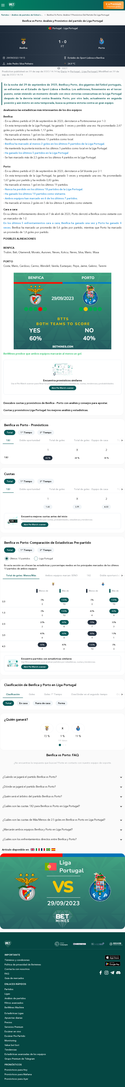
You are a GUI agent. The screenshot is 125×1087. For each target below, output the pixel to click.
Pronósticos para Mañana (18, 1074)
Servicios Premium (14, 1026)
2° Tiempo (45, 432)
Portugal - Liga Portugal (65, 28)
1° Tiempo (26, 432)
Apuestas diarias (13, 1017)
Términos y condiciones (17, 960)
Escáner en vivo (13, 1031)
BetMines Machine (14, 1007)
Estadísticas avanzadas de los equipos (25, 1054)
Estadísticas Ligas (14, 1013)
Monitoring (10, 1040)
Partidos (5, 15)
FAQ (7, 973)
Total (10, 432)
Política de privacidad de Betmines (23, 964)
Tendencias (11, 1049)
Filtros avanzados (14, 1002)
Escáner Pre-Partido (15, 1036)
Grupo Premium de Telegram (20, 1058)
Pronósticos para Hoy (16, 1069)
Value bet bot (12, 1045)
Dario (64, 71)
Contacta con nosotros (17, 969)
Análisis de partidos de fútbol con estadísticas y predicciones (40, 15)
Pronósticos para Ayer (16, 1078)
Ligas (7, 993)
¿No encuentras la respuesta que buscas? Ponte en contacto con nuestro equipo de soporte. (62, 762)
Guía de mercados (14, 978)
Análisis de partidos (15, 998)
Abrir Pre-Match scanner (63, 388)
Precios (8, 1022)
